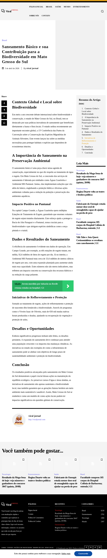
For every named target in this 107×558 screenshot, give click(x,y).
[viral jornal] (18, 420)
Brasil (4, 40)
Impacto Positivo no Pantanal (91, 127)
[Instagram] (91, 548)
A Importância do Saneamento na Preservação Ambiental (91, 120)
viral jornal (32, 68)
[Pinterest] (4, 116)
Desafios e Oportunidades (87, 148)
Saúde (78, 201)
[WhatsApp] (4, 123)
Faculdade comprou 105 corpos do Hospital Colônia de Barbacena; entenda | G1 (90, 225)
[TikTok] (95, 548)
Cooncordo (83, 553)
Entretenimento (82, 188)
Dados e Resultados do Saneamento (92, 133)
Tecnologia (80, 170)
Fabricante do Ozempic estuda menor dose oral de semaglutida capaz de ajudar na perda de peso (90, 208)
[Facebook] (4, 103)
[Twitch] (100, 548)
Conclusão (89, 153)
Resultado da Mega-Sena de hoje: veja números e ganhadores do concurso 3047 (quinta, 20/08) (90, 178)
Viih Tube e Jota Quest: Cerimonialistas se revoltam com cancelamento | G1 (89, 240)
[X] (4, 110)
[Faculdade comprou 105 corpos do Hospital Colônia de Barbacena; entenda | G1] (92, 463)
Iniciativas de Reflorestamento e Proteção (89, 141)
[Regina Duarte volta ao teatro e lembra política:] (40, 463)
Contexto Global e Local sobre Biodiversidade (90, 111)
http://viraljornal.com (36, 419)
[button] (102, 11)
